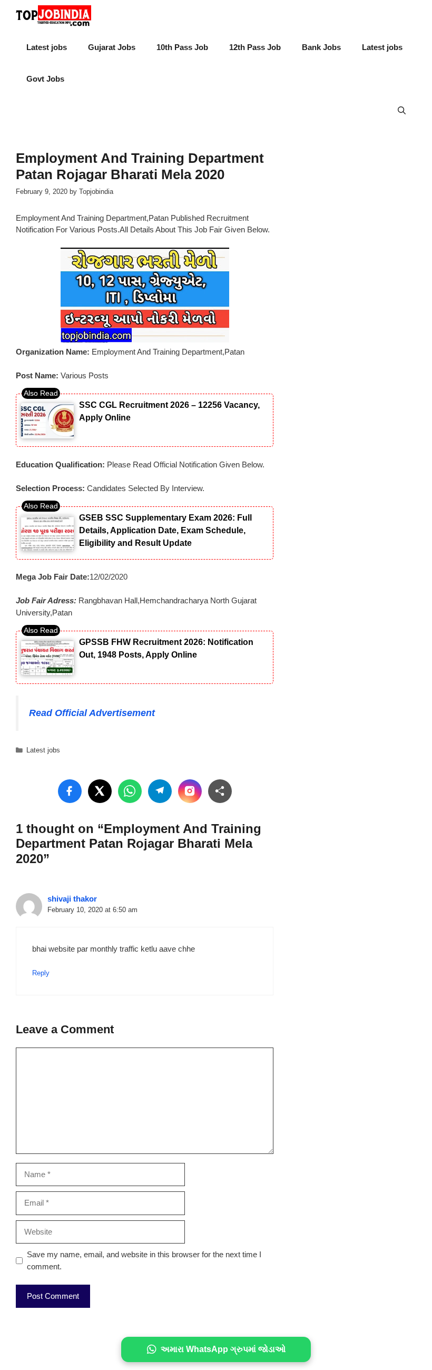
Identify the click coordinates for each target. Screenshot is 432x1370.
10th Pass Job (182, 47)
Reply (41, 973)
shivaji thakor (72, 898)
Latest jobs (46, 47)
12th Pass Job (255, 47)
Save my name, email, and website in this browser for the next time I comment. (144, 1260)
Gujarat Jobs (111, 47)
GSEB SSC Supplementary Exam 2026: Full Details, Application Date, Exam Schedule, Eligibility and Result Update (165, 530)
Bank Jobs (321, 47)
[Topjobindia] (53, 16)
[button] (401, 110)
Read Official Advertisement (92, 713)
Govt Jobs (45, 78)
